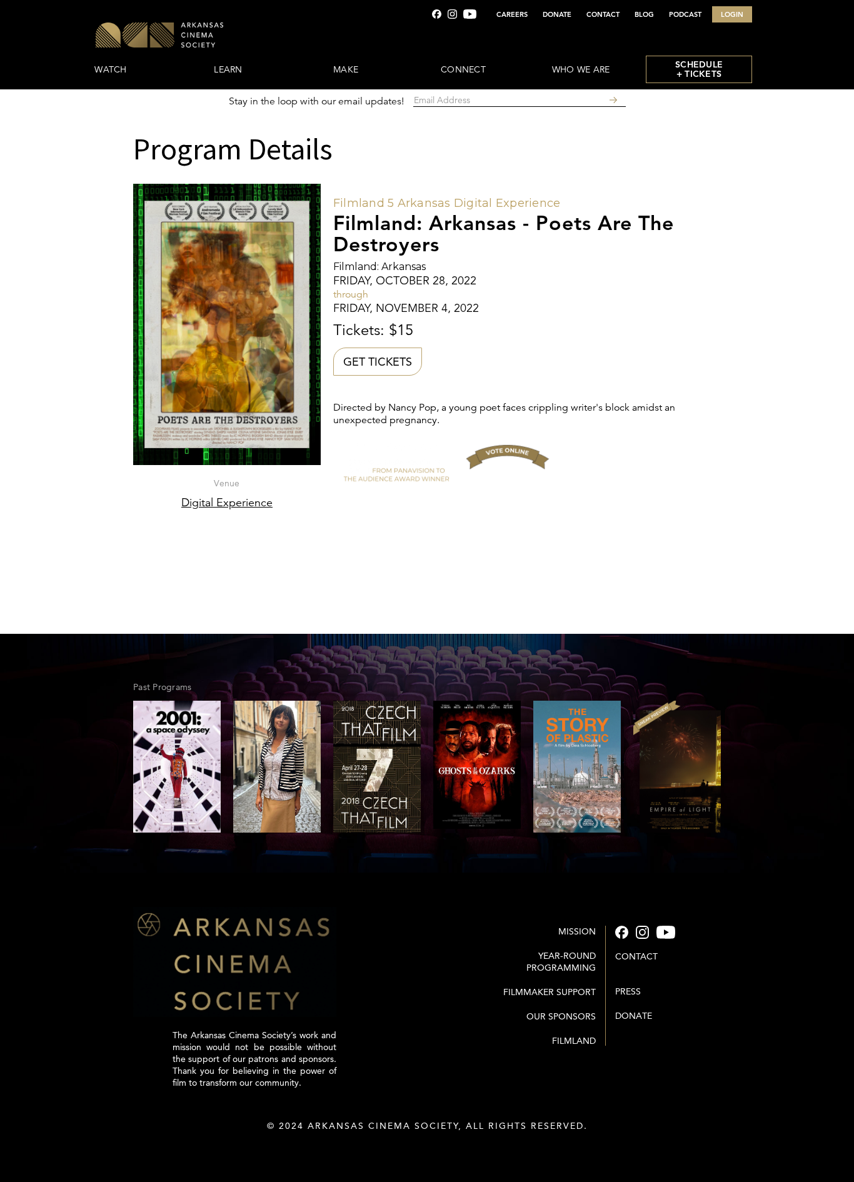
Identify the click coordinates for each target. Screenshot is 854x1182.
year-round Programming (561, 961)
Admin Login (427, 1150)
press (628, 991)
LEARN (228, 69)
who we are (581, 69)
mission (577, 931)
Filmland (574, 1040)
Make (345, 69)
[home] (197, 36)
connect (463, 69)
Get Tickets (377, 361)
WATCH (110, 69)
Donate (633, 1015)
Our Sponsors (561, 1016)
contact (636, 956)
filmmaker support (549, 992)
